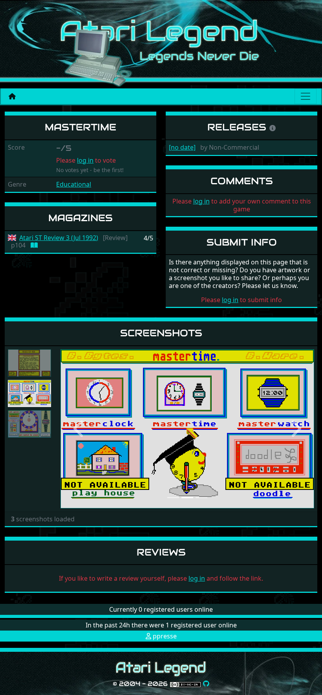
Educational (73, 184)
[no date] (182, 147)
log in (85, 160)
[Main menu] (306, 96)
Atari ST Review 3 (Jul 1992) (58, 238)
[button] (79, 428)
